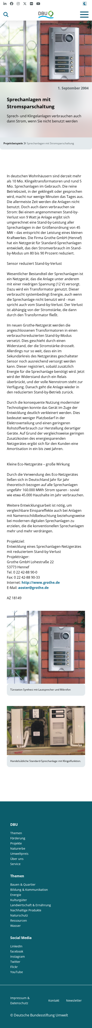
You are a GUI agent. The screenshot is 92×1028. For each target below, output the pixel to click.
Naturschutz (19, 915)
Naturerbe (17, 848)
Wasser (15, 926)
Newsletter (74, 1000)
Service (15, 864)
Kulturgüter (18, 900)
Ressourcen (18, 920)
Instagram (17, 956)
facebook (16, 951)
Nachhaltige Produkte (25, 910)
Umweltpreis (19, 854)
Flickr (14, 967)
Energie (15, 895)
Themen (16, 833)
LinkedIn (16, 946)
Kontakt (53, 1000)
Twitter (15, 962)
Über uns (17, 859)
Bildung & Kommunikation (29, 890)
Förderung (17, 838)
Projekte (16, 843)
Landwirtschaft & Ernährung (30, 905)
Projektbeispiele (13, 143)
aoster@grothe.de (33, 587)
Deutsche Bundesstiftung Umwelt (41, 1015)
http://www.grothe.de (41, 582)
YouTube (16, 972)
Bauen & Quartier (23, 884)
